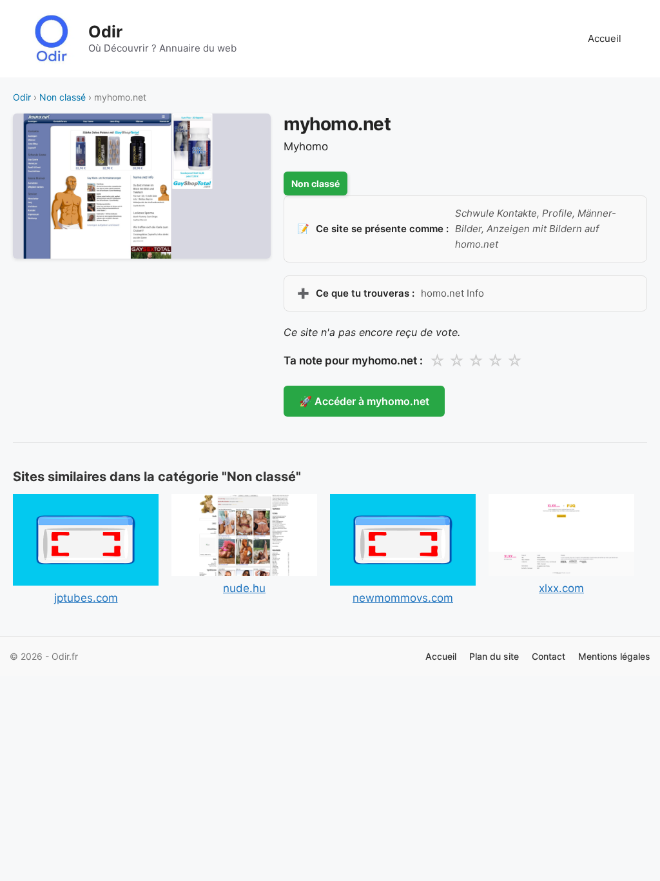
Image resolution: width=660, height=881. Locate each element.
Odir (105, 31)
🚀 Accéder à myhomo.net (364, 401)
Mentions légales (614, 656)
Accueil (604, 38)
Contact (548, 656)
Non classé (62, 97)
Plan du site (494, 656)
